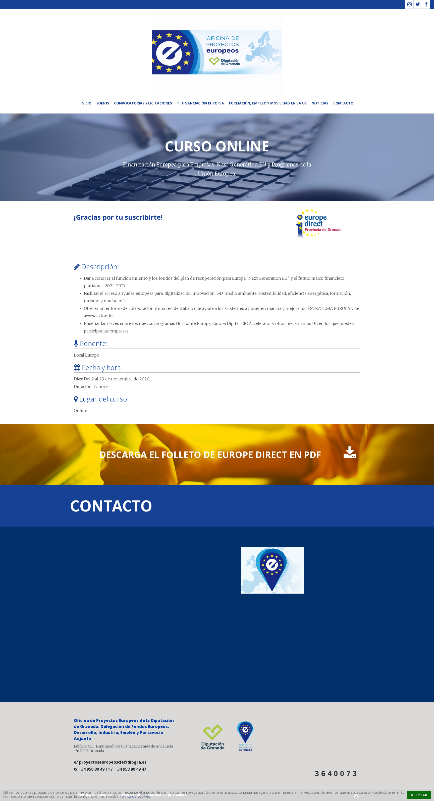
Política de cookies (135, 796)
